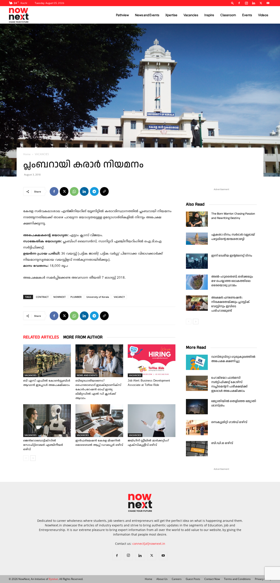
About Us (162, 579)
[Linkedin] (253, 3)
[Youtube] (268, 3)
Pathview (122, 15)
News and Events (147, 15)
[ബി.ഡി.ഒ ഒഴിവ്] (197, 448)
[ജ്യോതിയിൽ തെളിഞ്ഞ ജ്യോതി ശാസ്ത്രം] (197, 406)
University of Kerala (97, 296)
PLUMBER (76, 296)
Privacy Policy (263, 579)
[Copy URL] (104, 191)
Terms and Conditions (237, 579)
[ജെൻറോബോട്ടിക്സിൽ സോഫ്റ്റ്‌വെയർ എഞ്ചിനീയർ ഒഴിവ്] (47, 420)
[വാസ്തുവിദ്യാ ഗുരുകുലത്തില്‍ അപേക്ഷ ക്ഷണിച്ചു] (197, 362)
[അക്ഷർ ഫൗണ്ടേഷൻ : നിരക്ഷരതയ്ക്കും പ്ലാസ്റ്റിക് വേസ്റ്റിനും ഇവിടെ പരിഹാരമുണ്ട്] (197, 303)
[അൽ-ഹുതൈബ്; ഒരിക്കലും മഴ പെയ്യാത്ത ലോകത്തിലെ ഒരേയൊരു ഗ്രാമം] (197, 282)
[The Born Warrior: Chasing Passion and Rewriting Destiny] (197, 219)
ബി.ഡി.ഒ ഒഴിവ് (222, 443)
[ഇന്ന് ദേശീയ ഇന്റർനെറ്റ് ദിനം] (197, 261)
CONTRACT (42, 296)
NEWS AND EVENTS (87, 375)
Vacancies (191, 15)
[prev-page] (26, 458)
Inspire (209, 15)
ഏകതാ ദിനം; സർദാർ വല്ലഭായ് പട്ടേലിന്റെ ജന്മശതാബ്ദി (233, 237)
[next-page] (33, 458)
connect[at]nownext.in (148, 543)
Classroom (228, 15)
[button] (232, 3)
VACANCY (119, 296)
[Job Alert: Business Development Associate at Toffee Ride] (151, 360)
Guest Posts (193, 579)
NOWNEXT (59, 296)
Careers (177, 579)
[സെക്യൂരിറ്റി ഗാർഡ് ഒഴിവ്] (197, 427)
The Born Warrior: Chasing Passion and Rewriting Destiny (233, 216)
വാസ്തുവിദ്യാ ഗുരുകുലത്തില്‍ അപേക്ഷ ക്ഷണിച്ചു (233, 359)
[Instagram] (246, 3)
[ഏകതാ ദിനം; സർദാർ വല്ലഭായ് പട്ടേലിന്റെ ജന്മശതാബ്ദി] (197, 239)
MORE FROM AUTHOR (83, 337)
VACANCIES (30, 375)
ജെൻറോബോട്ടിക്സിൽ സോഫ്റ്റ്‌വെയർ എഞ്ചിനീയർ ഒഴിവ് (43, 445)
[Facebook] (239, 3)
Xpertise (171, 15)
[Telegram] (94, 191)
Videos (263, 15)
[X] (260, 3)
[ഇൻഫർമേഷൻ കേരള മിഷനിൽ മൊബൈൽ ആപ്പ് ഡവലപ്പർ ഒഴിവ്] (99, 420)
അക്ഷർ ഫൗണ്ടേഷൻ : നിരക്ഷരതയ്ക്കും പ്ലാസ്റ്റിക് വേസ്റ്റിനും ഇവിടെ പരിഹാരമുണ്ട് (230, 304)
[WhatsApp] (74, 191)
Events (247, 15)
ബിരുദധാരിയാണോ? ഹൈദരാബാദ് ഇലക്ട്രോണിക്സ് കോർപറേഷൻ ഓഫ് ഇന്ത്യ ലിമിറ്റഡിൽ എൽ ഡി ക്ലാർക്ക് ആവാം (98, 389)
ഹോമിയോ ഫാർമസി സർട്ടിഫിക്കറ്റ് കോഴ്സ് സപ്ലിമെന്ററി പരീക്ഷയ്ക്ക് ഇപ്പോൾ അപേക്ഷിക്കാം (229, 384)
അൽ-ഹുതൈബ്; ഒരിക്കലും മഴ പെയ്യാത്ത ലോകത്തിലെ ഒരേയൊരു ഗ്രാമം (232, 281)
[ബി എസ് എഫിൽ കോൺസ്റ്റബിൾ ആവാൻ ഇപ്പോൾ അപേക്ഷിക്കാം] (47, 360)
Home (27, 154)
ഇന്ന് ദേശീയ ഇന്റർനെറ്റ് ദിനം (231, 255)
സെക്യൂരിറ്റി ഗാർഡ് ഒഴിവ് (229, 422)
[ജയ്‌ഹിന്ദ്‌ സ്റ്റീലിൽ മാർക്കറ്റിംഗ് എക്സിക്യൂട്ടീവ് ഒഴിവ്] (151, 420)
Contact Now (212, 579)
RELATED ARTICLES (41, 337)
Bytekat (53, 579)
